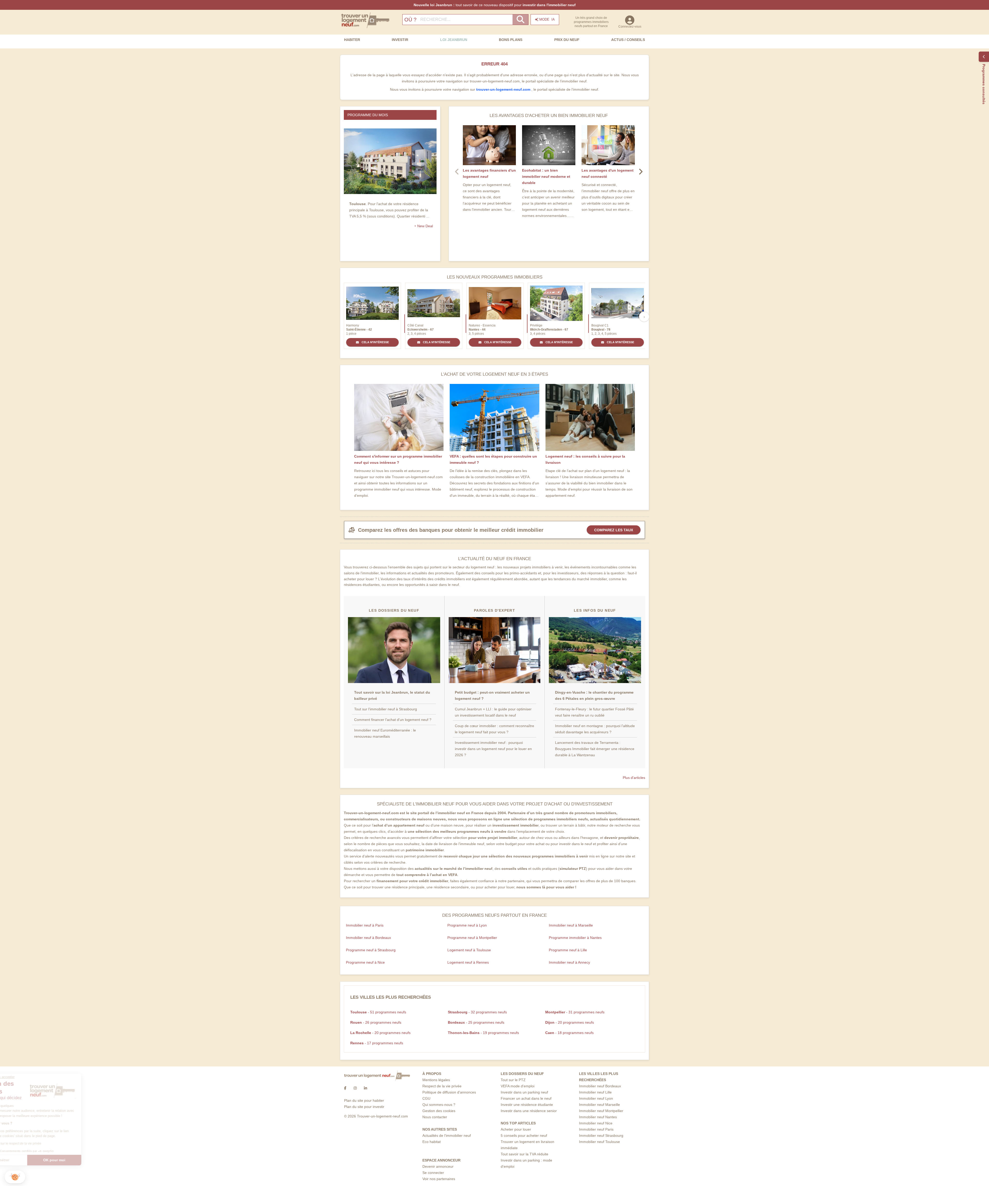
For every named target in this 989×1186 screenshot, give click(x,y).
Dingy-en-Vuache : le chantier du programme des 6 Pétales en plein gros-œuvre (594, 695)
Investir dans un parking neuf (524, 1092)
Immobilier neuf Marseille (599, 1105)
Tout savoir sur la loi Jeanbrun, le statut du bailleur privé (392, 695)
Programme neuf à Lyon (467, 925)
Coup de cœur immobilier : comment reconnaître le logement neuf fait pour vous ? (494, 729)
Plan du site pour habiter (364, 1100)
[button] (15, 1177)
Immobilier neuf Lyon (596, 1098)
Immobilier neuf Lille (595, 1092)
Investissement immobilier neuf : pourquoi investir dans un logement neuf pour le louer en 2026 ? (493, 749)
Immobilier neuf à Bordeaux (368, 938)
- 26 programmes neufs (375, 1022)
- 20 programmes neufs (569, 1022)
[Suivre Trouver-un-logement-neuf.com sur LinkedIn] (365, 1088)
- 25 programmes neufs (476, 1022)
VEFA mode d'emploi (517, 1086)
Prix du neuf (566, 40)
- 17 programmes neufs (376, 1043)
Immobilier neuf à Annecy (569, 962)
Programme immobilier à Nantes (575, 938)
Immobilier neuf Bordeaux (600, 1086)
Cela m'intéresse (375, 342)
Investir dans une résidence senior (529, 1111)
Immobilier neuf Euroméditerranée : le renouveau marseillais (385, 733)
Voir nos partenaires (438, 1179)
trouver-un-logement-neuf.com (503, 89)
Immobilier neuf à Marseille (571, 925)
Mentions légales (436, 1080)
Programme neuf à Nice (365, 962)
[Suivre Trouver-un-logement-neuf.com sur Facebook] (345, 1088)
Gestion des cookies (438, 1111)
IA (547, 19)
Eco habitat (431, 1142)
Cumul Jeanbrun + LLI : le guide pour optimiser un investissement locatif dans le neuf (493, 712)
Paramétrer (32, 1160)
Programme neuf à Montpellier (472, 938)
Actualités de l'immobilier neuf (446, 1135)
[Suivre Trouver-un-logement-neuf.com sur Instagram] (355, 1088)
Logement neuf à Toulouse (469, 950)
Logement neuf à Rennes (468, 962)
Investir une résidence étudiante (527, 1105)
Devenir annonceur (438, 1166)
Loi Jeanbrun (453, 40)
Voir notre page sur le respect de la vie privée (41, 1143)
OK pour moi (86, 1160)
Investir (400, 40)
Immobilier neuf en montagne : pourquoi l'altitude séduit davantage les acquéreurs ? (595, 729)
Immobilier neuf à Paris (364, 925)
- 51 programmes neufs (378, 1012)
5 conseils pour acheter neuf (524, 1135)
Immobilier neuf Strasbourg (601, 1135)
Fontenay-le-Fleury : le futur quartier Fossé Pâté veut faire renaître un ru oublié (594, 712)
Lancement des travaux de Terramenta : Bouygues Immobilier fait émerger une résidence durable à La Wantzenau (594, 749)
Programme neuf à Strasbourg (371, 950)
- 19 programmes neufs (483, 1033)
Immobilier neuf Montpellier (601, 1111)
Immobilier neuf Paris (596, 1129)
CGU (426, 1098)
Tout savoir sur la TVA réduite (524, 1154)
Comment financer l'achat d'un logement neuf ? (392, 720)
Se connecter (433, 1173)
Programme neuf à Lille (568, 950)
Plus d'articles (634, 778)
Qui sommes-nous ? (438, 1105)
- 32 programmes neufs (477, 1012)
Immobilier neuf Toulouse (599, 1142)
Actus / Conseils (628, 40)
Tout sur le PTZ (513, 1080)
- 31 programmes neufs (574, 1012)
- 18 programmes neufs (569, 1033)
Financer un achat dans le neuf (526, 1098)
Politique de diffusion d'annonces (449, 1092)
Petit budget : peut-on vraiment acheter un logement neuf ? (492, 695)
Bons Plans (510, 40)
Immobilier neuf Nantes (598, 1117)
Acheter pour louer (516, 1129)
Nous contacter (434, 1117)
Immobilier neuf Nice (595, 1123)
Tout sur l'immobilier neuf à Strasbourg (385, 709)
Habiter (352, 40)
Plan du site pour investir (364, 1107)
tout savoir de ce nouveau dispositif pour (495, 5)
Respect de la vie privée (442, 1086)
